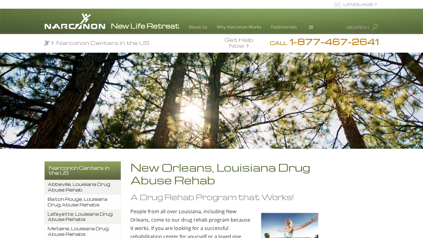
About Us (198, 27)
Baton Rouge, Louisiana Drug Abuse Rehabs (77, 201)
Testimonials (284, 27)
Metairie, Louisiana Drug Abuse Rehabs (78, 231)
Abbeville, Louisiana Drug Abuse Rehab (79, 187)
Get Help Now (239, 42)
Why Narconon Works (239, 27)
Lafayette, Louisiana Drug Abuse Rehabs (80, 216)
